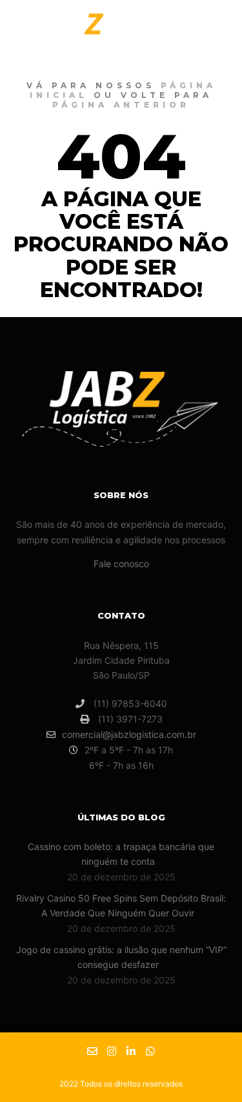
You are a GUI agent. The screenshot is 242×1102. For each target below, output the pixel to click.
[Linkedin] (131, 1051)
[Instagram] (111, 1051)
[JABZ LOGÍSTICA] (77, 34)
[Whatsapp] (150, 1051)
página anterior (121, 105)
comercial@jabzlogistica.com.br (129, 734)
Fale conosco (121, 563)
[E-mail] (92, 1051)
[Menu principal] (217, 34)
